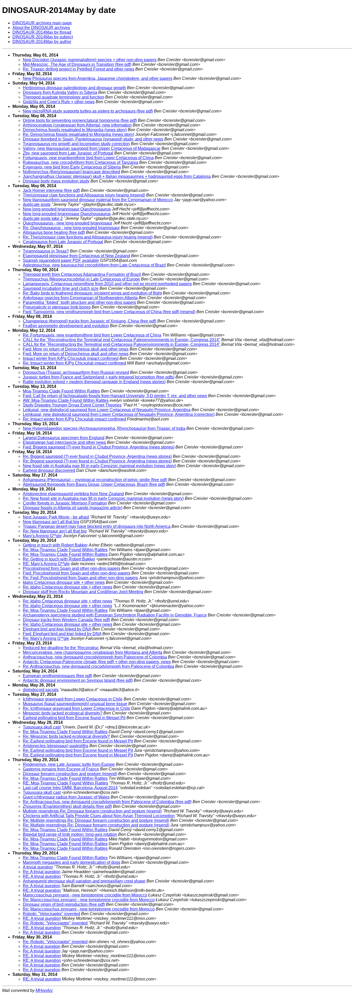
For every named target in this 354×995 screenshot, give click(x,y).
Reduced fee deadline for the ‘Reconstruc (61, 648)
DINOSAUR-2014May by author (41, 41)
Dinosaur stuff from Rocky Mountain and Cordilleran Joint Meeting (83, 592)
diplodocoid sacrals (41, 690)
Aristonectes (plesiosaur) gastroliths (55, 746)
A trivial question (38, 867)
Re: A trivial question (41, 872)
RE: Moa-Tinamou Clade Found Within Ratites (65, 783)
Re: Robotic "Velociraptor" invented (55, 923)
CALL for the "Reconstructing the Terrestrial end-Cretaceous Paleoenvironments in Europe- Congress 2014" (121, 340)
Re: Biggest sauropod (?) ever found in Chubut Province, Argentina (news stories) (97, 456)
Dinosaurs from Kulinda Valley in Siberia (60, 92)
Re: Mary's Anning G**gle (46, 638)
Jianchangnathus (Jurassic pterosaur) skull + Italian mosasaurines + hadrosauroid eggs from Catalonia (117, 176)
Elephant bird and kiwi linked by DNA (57, 629)
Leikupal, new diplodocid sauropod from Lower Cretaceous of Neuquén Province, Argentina (106, 410)
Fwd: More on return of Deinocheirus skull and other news (76, 349)
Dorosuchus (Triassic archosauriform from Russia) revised (76, 372)
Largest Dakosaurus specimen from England (63, 438)
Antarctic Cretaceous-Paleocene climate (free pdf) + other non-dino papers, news (97, 662)
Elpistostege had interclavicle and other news (64, 442)
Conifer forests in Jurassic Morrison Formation (65, 503)
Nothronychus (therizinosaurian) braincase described (71, 172)
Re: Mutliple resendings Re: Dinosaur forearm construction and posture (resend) (96, 820)
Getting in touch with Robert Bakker (55, 545)
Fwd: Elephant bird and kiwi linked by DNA (62, 634)
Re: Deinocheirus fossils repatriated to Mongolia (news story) (78, 134)
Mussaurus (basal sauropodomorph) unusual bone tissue (75, 704)
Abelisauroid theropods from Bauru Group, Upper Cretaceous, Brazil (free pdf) (94, 484)
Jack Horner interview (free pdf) (51, 190)
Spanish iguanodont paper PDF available (61, 260)
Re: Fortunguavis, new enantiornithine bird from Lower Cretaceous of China (92, 335)
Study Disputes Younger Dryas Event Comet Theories (72, 405)
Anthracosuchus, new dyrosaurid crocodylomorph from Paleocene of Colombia (95, 657)
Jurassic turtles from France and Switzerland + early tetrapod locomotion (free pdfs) (98, 377)
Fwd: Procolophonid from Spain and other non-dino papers (76, 573)
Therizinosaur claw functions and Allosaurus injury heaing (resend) (84, 195)
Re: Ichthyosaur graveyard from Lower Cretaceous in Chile (76, 708)
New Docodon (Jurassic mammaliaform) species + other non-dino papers (90, 60)
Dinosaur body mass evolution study (56, 181)
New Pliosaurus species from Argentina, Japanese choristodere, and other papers (97, 78)
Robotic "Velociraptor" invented (51, 914)
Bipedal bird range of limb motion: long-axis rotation (70, 834)
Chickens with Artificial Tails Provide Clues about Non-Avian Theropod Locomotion (99, 816)
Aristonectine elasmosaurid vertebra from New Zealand (73, 494)
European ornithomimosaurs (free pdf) (57, 676)
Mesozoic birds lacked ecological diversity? (62, 713)
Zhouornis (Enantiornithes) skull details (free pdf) (67, 806)
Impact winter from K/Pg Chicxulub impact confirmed (70, 358)
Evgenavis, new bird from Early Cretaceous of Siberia (72, 167)
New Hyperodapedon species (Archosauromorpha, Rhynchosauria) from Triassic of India (104, 428)
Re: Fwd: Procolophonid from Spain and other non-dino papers (80, 578)
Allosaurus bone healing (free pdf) (54, 232)
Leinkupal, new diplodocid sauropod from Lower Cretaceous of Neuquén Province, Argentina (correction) (119, 414)
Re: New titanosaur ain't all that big (55, 531)
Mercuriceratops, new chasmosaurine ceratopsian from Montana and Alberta (92, 652)
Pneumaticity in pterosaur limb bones (57, 307)
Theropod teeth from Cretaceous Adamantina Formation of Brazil (82, 274)
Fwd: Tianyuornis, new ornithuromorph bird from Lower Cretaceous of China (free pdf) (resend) (109, 312)
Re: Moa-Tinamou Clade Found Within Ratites (65, 550)
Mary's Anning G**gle (42, 536)
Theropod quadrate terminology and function (63, 97)
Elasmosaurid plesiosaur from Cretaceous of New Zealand (76, 256)
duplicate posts (37, 204)
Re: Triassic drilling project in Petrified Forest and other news (78, 69)
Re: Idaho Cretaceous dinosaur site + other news (67, 587)
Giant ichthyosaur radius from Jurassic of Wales (66, 797)
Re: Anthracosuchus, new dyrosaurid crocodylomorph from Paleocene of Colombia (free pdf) (107, 802)
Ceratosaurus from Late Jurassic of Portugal (63, 242)
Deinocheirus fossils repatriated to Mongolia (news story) (75, 130)
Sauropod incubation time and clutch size (60, 288)
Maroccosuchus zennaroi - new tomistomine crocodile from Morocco (85, 895)
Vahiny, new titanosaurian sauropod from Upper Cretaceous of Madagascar (91, 148)
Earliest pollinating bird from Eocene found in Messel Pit (74, 718)
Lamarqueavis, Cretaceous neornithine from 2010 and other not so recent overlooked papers (107, 284)
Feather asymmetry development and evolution (66, 326)
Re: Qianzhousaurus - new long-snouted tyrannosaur (71, 228)
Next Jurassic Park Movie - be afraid (56, 517)
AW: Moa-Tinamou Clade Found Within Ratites (66, 400)
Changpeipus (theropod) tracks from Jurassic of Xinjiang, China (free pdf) (89, 321)
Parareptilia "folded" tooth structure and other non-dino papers (79, 302)
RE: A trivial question (42, 876)
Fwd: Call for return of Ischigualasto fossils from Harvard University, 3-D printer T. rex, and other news (115, 396)
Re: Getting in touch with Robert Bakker (59, 559)
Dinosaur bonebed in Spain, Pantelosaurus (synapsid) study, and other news (93, 139)
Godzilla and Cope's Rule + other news (59, 102)
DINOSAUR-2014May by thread (41, 32)
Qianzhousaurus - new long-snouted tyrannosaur (67, 223)
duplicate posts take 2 (43, 218)
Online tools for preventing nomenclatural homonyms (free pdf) (80, 120)
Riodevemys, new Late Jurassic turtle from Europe (69, 764)
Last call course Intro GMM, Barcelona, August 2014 (70, 788)
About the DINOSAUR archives (41, 27)
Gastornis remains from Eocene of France (61, 769)
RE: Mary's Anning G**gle (46, 564)
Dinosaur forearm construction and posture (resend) (70, 774)
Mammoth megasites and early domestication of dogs (71, 862)
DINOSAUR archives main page (42, 23)
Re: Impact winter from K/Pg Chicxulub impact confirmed (74, 363)
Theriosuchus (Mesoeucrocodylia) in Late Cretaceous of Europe (81, 279)
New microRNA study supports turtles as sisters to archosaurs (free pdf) (88, 111)
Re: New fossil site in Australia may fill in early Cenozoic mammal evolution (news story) (103, 498)
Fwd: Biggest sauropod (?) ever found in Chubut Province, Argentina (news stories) (98, 447)
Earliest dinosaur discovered (49, 470)
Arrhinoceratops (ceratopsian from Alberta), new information (77, 125)
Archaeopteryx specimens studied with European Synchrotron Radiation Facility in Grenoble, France (115, 615)
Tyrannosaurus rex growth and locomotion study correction (76, 144)
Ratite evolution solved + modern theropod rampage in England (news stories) (94, 382)
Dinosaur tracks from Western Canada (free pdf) (66, 620)
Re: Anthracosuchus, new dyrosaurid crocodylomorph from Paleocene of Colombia (98, 666)
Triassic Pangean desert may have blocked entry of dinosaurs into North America (97, 526)
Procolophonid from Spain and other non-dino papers (71, 568)
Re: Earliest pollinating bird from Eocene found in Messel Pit (78, 741)
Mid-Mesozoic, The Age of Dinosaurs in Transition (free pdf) (77, 64)
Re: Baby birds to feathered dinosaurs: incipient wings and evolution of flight (92, 293)
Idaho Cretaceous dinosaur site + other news (64, 582)
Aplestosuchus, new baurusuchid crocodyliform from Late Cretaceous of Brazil (94, 265)
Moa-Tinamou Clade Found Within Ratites (61, 391)
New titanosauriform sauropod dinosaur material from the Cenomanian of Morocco (98, 200)
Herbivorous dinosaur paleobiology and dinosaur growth (74, 88)
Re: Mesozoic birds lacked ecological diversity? (66, 736)
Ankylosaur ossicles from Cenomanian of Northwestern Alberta (80, 298)
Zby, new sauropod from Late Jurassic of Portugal (68, 153)
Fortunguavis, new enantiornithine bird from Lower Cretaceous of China (88, 158)
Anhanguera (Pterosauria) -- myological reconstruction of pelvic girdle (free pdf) (95, 480)
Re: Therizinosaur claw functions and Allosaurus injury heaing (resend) (88, 237)
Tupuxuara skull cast (42, 727)
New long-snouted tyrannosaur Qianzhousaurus (67, 209)
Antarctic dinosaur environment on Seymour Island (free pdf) (78, 680)
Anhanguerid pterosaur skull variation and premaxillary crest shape (84, 881)
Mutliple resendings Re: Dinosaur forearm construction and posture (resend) (92, 811)
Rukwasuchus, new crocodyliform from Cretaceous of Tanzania (80, 162)
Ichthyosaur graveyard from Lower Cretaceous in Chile (73, 699)
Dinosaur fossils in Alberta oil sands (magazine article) (72, 508)
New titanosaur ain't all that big (51, 522)
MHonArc (44, 990)
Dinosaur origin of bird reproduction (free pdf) (64, 904)
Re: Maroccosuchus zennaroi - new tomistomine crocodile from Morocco (89, 900)
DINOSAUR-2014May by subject (42, 37)
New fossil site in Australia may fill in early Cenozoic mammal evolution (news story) (99, 466)
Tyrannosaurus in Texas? (46, 251)
